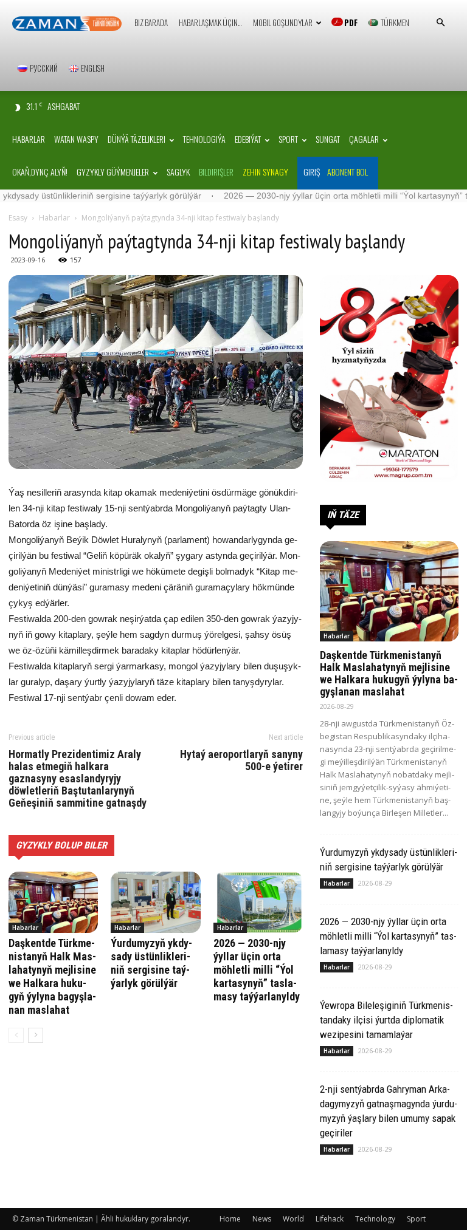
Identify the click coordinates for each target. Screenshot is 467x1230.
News (261, 1219)
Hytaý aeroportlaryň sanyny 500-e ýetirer (241, 760)
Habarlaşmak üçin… (210, 22)
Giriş (311, 171)
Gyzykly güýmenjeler (113, 171)
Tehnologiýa (204, 138)
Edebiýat (248, 138)
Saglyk (178, 171)
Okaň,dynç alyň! (39, 171)
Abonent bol (347, 171)
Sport (288, 138)
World (293, 1219)
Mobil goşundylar (283, 22)
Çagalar (364, 138)
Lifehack (330, 1219)
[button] (440, 23)
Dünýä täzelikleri (136, 138)
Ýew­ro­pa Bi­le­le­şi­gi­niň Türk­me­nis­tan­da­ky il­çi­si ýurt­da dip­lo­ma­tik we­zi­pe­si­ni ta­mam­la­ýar (386, 1019)
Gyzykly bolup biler (61, 845)
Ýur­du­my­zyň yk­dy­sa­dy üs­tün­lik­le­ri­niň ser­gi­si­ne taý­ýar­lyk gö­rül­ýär (151, 963)
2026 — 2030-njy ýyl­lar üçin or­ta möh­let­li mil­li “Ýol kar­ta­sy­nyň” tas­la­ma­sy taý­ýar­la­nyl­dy (256, 970)
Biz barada (151, 22)
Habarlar (28, 138)
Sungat (328, 138)
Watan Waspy (76, 138)
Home (230, 1219)
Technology (375, 1219)
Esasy (18, 218)
